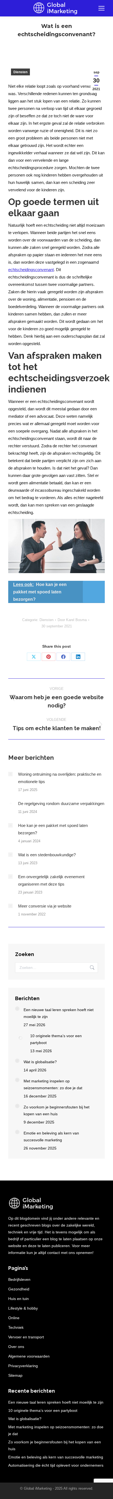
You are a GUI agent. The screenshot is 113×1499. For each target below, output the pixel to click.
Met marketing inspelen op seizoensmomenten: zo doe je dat (53, 1084)
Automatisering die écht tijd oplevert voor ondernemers (55, 1465)
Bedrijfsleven (19, 1279)
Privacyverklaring (23, 1366)
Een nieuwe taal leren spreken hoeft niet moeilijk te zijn (59, 1013)
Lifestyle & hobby (23, 1308)
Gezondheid (18, 1289)
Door (72, 620)
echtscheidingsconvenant (31, 269)
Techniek (16, 1327)
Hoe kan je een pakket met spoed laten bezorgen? (53, 829)
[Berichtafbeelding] (10, 774)
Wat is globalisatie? (40, 1062)
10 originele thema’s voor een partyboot (56, 1039)
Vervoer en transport (26, 1337)
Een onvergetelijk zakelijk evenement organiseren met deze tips (51, 880)
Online (13, 1318)
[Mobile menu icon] (101, 8)
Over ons (16, 1346)
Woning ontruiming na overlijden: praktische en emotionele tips (59, 778)
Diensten (20, 72)
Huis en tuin (18, 1298)
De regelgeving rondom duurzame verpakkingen (61, 803)
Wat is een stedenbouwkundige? (47, 854)
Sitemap (15, 1375)
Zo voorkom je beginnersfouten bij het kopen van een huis (56, 1110)
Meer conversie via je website (44, 906)
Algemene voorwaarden (29, 1356)
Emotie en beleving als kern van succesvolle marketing (51, 1136)
